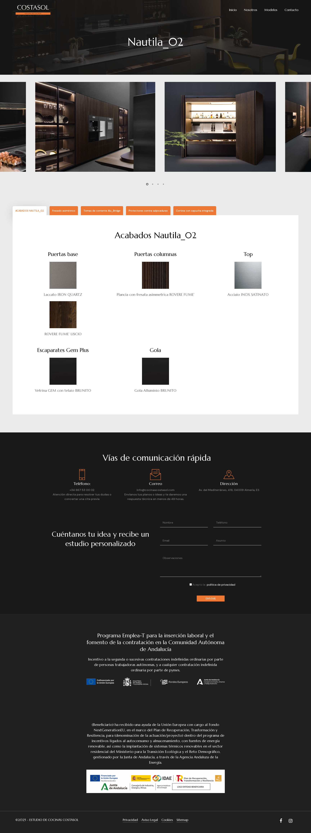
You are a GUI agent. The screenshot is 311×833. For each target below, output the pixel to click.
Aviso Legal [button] (149, 820)
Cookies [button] (167, 820)
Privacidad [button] (130, 820)
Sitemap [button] (182, 820)
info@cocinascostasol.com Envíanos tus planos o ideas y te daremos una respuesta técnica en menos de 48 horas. (155, 494)
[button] (30, 210)
